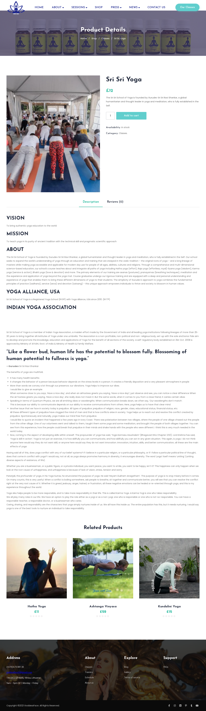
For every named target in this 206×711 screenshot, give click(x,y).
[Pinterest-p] (186, 705)
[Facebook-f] (169, 705)
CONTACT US (156, 7)
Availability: (113, 127)
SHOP (99, 7)
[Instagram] (174, 705)
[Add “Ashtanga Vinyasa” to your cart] (73, 570)
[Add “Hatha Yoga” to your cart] (6, 570)
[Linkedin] (180, 705)
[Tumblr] (191, 705)
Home (84, 38)
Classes (105, 38)
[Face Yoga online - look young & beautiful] (15, 7)
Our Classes (187, 7)
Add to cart (131, 115)
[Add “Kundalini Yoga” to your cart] (139, 570)
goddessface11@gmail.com (19, 672)
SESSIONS (78, 7)
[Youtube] (197, 705)
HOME (39, 7)
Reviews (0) (115, 201)
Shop (94, 38)
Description (91, 201)
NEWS (133, 7)
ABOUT (57, 7)
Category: (112, 133)
